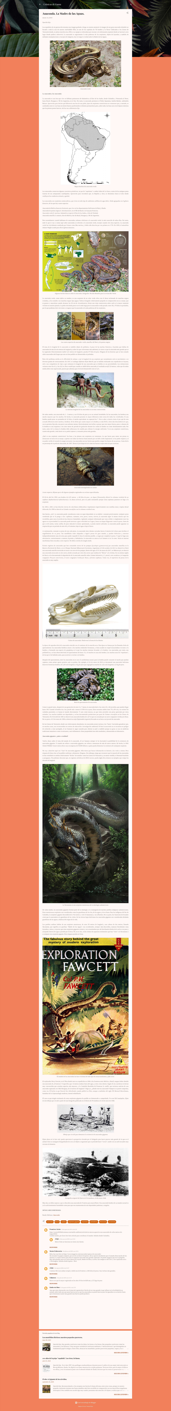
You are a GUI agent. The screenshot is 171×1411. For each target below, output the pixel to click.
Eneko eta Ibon (54, 1287)
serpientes (84, 1222)
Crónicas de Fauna (52, 4)
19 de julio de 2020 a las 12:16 (64, 1277)
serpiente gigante (73, 1222)
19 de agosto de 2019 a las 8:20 (69, 1229)
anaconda (50, 1222)
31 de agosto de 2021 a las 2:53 (68, 1287)
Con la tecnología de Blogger (86, 1402)
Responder (53, 1247)
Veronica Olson (89, 1406)
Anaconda (56, 1215)
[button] (127, 13)
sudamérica (93, 1222)
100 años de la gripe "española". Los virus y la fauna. (61, 1358)
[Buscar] (131, 5)
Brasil (57, 1222)
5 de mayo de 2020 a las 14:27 (61, 1268)
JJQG (57, 1239)
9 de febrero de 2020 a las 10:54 (70, 1251)
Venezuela (103, 1222)
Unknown (53, 1278)
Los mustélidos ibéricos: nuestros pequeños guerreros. (62, 1337)
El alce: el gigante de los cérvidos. (54, 1379)
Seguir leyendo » (121, 1353)
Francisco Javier (55, 1229)
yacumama (112, 1222)
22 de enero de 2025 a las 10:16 (67, 1239)
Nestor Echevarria (56, 1251)
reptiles (63, 1222)
